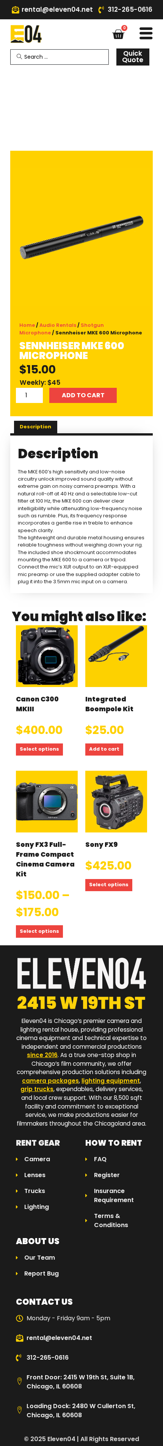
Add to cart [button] (104, 749)
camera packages (50, 1081)
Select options (39, 749)
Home (27, 325)
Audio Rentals (57, 325)
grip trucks (36, 1089)
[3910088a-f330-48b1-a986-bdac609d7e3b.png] (81, 237)
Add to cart (83, 395)
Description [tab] (35, 426)
